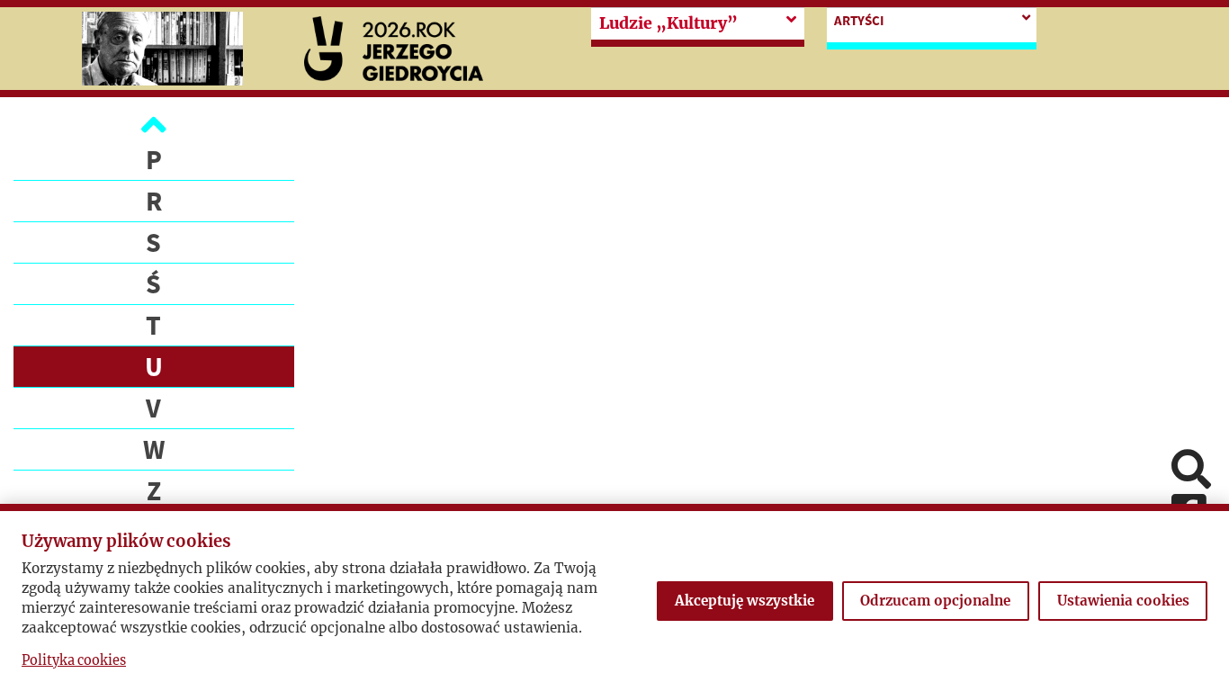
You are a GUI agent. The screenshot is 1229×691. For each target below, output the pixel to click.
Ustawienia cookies (1123, 600)
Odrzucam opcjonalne (935, 600)
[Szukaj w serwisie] (1191, 471)
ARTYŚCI (859, 20)
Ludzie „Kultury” (668, 23)
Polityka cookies (74, 660)
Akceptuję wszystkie (744, 600)
